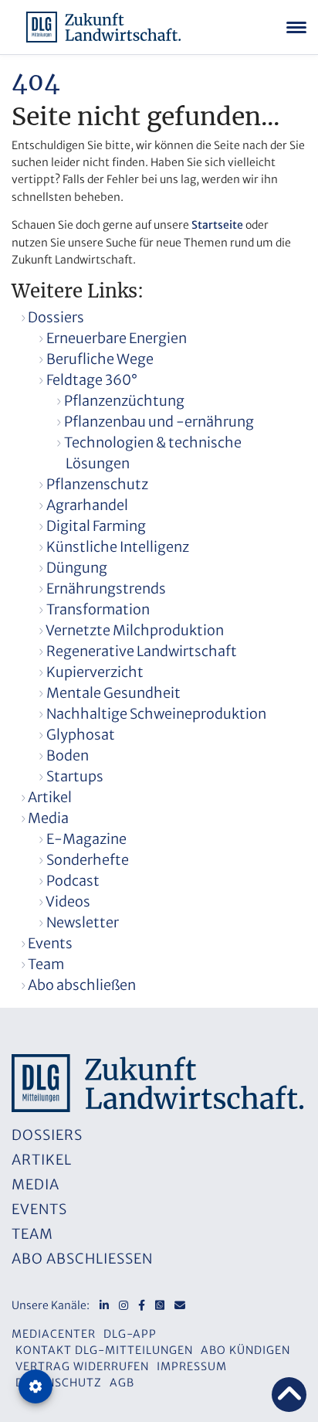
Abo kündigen (245, 1350)
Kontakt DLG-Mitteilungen (104, 1350)
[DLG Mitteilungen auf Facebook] (141, 1305)
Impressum (192, 1366)
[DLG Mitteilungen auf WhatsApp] (159, 1305)
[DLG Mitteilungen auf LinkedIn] (104, 1305)
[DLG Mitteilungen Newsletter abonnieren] (179, 1305)
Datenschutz (58, 1383)
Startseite (217, 225)
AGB (122, 1383)
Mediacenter (54, 1334)
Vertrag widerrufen (82, 1366)
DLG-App (130, 1334)
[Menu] (296, 27)
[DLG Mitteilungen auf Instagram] (123, 1305)
